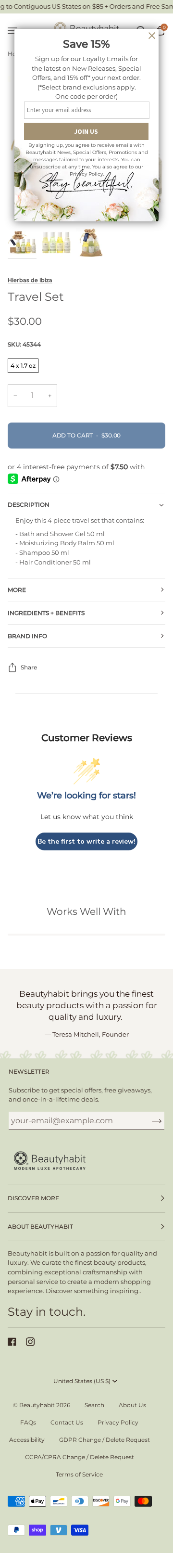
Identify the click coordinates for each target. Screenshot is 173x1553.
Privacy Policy (118, 1422)
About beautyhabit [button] (40, 1226)
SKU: (24, 344)
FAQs (28, 1422)
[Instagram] (30, 1341)
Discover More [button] (33, 1198)
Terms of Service (79, 1474)
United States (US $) (82, 1381)
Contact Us (66, 1422)
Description (28, 504)
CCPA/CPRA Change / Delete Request (79, 1457)
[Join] (149, 1120)
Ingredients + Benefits (46, 612)
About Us (132, 1405)
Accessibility (27, 1439)
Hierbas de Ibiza (30, 280)
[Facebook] (12, 1341)
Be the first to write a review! (86, 841)
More (17, 589)
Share (29, 667)
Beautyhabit (37, 1405)
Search (94, 1405)
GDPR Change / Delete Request (104, 1439)
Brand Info (27, 636)
